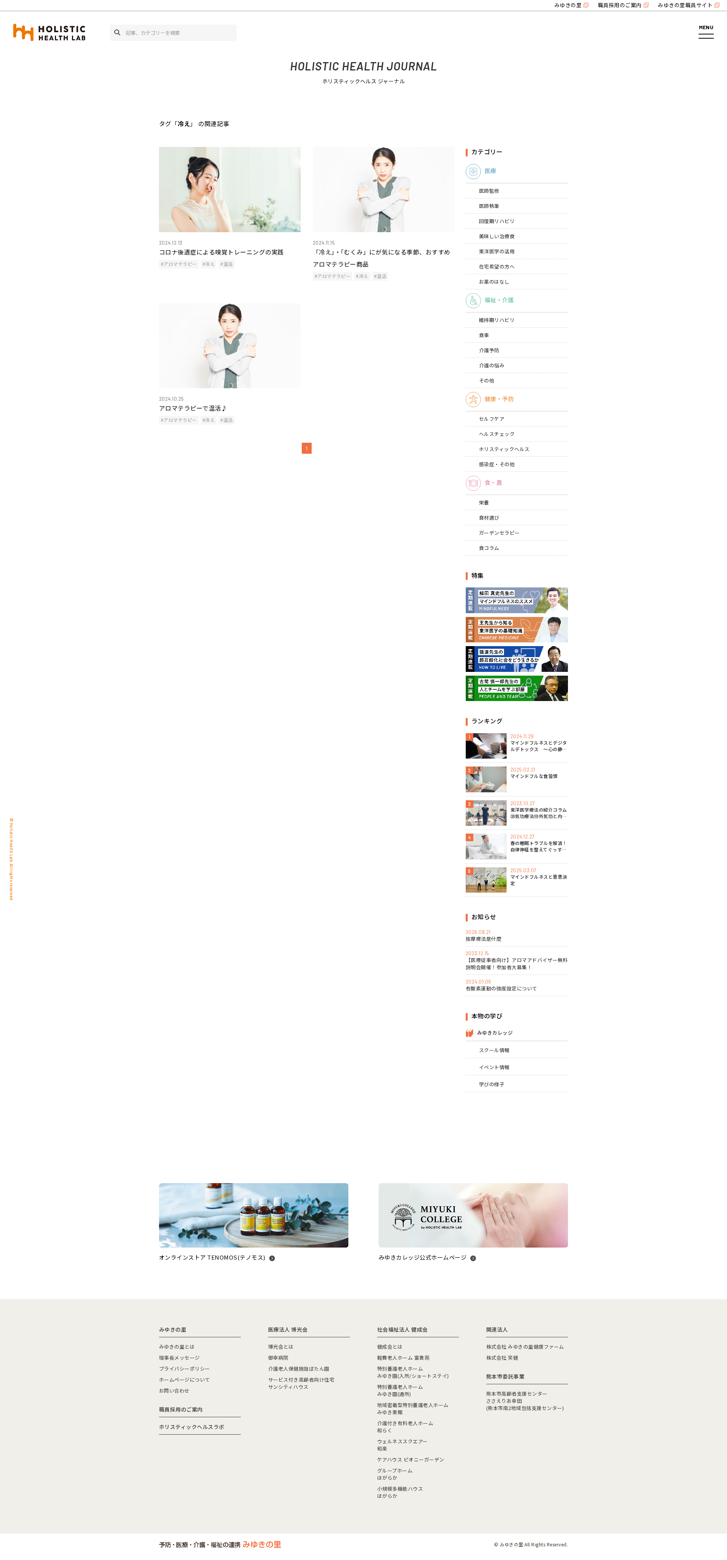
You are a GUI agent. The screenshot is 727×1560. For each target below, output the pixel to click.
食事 (484, 335)
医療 (490, 171)
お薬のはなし (494, 281)
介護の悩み (491, 365)
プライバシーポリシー (184, 1368)
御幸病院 (278, 1357)
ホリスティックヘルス (504, 449)
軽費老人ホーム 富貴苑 (403, 1357)
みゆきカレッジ (495, 1032)
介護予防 (489, 350)
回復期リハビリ (497, 221)
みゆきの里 (568, 5)
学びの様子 (491, 1084)
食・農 (493, 482)
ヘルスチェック (497, 433)
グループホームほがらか (394, 1474)
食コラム (489, 547)
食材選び (489, 517)
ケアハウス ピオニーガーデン (411, 1459)
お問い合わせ (174, 1390)
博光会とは (280, 1346)
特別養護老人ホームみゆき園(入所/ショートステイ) (413, 1372)
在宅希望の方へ (497, 266)
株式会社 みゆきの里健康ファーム (525, 1346)
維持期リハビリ (497, 319)
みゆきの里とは (177, 1346)
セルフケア (491, 418)
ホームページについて (184, 1379)
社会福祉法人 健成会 (402, 1329)
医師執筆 (489, 205)
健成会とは (390, 1346)
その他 (486, 380)
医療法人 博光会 (288, 1329)
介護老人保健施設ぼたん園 (298, 1368)
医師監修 (489, 190)
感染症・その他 (497, 464)
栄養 (484, 502)
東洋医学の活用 (497, 251)
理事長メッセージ (179, 1357)
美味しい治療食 (497, 236)
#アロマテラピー (179, 264)
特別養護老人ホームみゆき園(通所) (400, 1390)
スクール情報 (494, 1050)
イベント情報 (494, 1067)
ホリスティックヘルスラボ (192, 1426)
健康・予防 (499, 399)
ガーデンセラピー (499, 532)
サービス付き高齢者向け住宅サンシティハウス (301, 1383)
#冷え (209, 264)
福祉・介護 (499, 300)
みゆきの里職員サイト (685, 5)
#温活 (226, 264)
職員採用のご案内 (620, 5)
